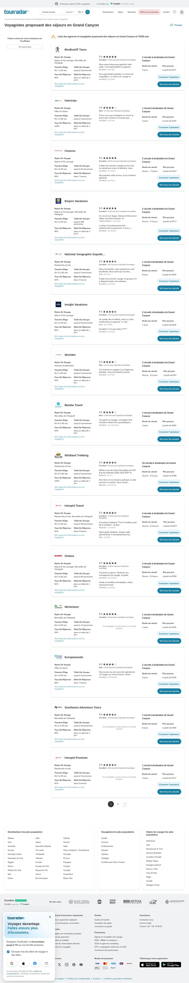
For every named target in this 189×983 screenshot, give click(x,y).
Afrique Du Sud (14, 870)
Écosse (66, 858)
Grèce (38, 874)
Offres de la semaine (149, 12)
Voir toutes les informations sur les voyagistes (69, 85)
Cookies (96, 978)
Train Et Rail (151, 873)
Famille (149, 881)
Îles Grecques (42, 878)
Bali (9, 874)
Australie (11, 846)
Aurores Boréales (153, 853)
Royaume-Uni (42, 870)
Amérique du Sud (15, 858)
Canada (66, 870)
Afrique (11, 838)
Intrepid (104, 850)
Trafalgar (105, 858)
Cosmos (104, 842)
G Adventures (107, 846)
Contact (166, 12)
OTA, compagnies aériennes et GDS (110, 947)
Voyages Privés (153, 885)
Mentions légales (57, 978)
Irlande (66, 842)
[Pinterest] (74, 964)
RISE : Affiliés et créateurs (105, 940)
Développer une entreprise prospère (65, 933)
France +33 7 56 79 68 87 (151, 926)
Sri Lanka (40, 850)
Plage (148, 877)
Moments (132, 12)
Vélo (148, 845)
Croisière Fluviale (153, 857)
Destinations (108, 12)
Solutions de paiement (59, 937)
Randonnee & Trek (154, 849)
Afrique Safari (152, 861)
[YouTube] (81, 964)
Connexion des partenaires (106, 950)
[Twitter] (59, 964)
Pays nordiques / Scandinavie (76, 850)
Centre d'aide (145, 923)
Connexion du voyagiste (60, 947)
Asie (9, 842)
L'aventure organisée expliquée (63, 920)
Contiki (104, 838)
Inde (37, 838)
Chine (10, 878)
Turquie (66, 866)
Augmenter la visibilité (59, 940)
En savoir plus (25, 47)
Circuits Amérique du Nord (21, 19)
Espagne (67, 862)
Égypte (11, 862)
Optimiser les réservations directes (65, 943)
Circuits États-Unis (39, 19)
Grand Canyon (52, 19)
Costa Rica (68, 874)
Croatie (39, 862)
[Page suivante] (125, 804)
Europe (11, 850)
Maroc (10, 866)
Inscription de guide (103, 923)
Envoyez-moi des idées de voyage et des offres (29, 953)
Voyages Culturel (153, 865)
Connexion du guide (103, 926)
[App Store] (150, 964)
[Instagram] (66, 964)
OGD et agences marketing (106, 943)
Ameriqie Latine (14, 854)
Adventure (150, 841)
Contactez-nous (146, 920)
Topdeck (104, 854)
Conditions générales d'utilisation (117, 978)
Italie (65, 846)
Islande (66, 838)
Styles (120, 12)
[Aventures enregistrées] (174, 12)
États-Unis (67, 878)
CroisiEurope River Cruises (113, 862)
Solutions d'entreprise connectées (64, 923)
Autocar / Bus (152, 869)
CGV (30, 971)
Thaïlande (40, 854)
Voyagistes (64, 19)
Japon (38, 842)
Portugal (67, 854)
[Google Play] (171, 964)
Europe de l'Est (42, 866)
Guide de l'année (101, 920)
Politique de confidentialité (78, 978)
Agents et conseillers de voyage (108, 937)
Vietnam (39, 858)
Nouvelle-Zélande (43, 846)
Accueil (7, 19)
